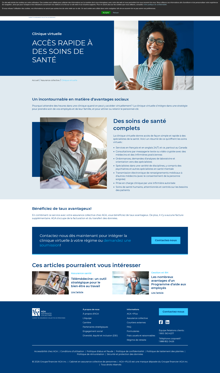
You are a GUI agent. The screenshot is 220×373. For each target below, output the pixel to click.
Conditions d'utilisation (72, 351)
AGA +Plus (132, 314)
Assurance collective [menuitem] (50, 80)
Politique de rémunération (90, 354)
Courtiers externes (136, 322)
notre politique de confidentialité (155, 4)
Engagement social (93, 331)
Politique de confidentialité (130, 351)
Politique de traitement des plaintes (165, 351)
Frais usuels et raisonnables (141, 335)
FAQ (129, 327)
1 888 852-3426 (166, 341)
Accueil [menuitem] (35, 80)
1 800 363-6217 (166, 333)
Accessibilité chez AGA (46, 351)
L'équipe (87, 318)
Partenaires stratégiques (95, 327)
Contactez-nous (166, 240)
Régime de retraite (136, 340)
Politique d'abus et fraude (100, 351)
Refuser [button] (116, 12)
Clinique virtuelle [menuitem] (69, 80)
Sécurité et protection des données (125, 354)
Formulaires (133, 331)
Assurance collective (137, 318)
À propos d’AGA (91, 314)
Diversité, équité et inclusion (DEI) (100, 335)
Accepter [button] (106, 12)
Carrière (87, 322)
